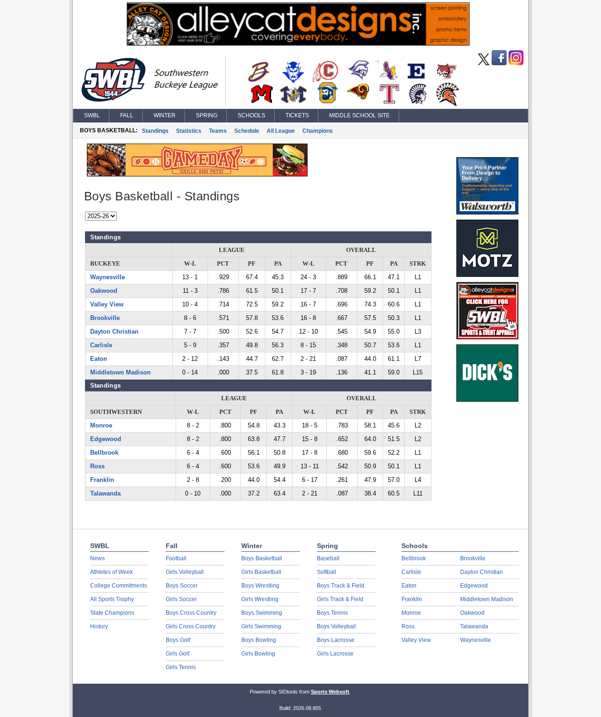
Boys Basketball (261, 558)
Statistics (188, 131)
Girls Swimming (261, 626)
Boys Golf (178, 640)
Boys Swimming (261, 613)
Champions (317, 131)
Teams (218, 131)
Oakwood (103, 290)
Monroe (101, 425)
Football (176, 558)
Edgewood (105, 438)
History (99, 626)
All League (281, 131)
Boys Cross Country (191, 613)
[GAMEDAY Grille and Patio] (197, 174)
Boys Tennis (332, 613)
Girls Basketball (261, 572)
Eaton (98, 358)
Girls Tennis (181, 667)
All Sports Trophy (112, 599)
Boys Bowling (258, 640)
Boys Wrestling (260, 585)
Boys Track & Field (340, 585)
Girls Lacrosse (335, 653)
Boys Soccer (182, 585)
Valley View (106, 304)
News (97, 558)
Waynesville (107, 277)
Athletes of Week (111, 572)
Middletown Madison (120, 372)
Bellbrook (104, 452)
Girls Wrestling (259, 599)
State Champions (112, 613)
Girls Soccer (181, 599)
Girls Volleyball (185, 572)
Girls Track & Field (340, 599)
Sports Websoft (330, 691)
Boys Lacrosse (335, 640)
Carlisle (101, 345)
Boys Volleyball (336, 626)
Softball (326, 572)
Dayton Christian (114, 331)
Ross (97, 466)
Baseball (328, 558)
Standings (155, 131)
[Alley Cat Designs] (298, 43)
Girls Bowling (258, 653)
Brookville (105, 317)
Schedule (246, 131)
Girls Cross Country (191, 626)
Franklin (102, 479)
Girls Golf (177, 653)
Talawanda (105, 493)
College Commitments (118, 585)
